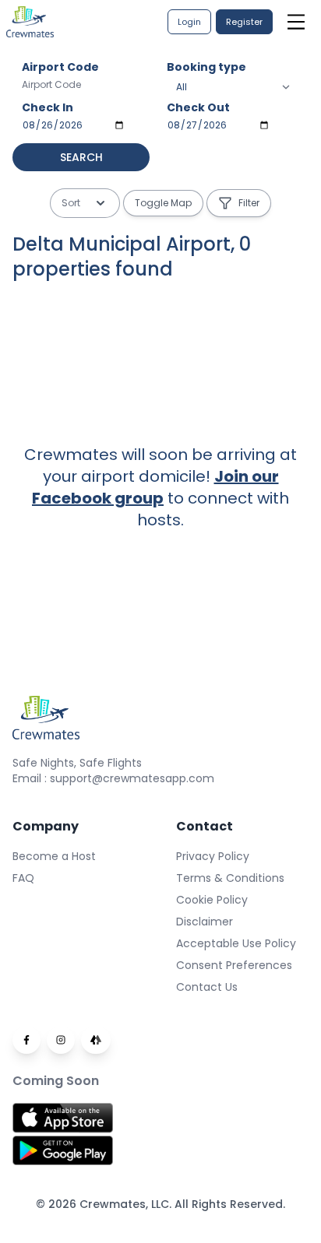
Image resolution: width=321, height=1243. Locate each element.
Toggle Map (163, 202)
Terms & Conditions (230, 878)
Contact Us (207, 987)
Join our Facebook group (155, 487)
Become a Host (54, 856)
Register (244, 22)
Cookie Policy (212, 900)
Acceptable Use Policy (236, 943)
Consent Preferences (234, 965)
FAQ (23, 878)
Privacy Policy (212, 856)
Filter (248, 202)
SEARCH (81, 157)
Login (189, 22)
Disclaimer (204, 921)
